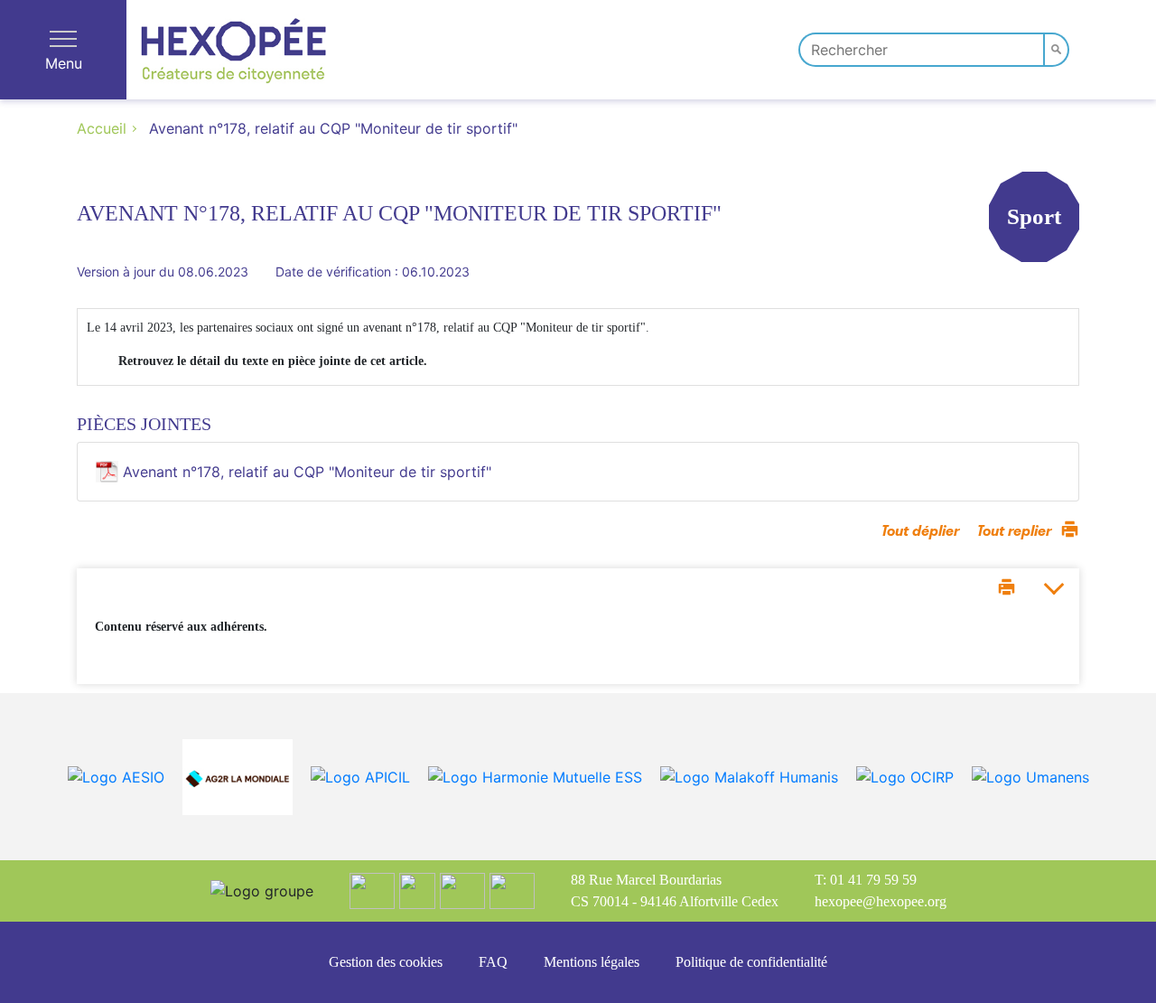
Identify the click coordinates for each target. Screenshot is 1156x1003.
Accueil (101, 128)
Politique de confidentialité (751, 962)
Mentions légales (591, 962)
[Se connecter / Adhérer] (1121, 47)
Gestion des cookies (386, 962)
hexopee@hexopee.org (880, 901)
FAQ (493, 962)
